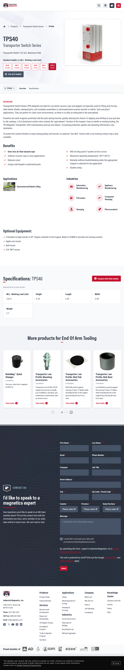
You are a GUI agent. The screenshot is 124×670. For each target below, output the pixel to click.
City (61, 492)
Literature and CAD (113, 601)
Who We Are (89, 601)
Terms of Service (67, 561)
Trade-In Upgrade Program (45, 634)
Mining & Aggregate (69, 633)
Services (43, 605)
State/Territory (109, 504)
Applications (68, 592)
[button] (52, 412)
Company (64, 467)
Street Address (66, 479)
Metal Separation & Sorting (68, 602)
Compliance (89, 612)
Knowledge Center (112, 594)
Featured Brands (45, 601)
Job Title (95, 467)
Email (62, 455)
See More (42, 640)
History (87, 605)
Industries (67, 614)
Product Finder (44, 597)
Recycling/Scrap (68, 629)
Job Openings (89, 609)
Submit (63, 568)
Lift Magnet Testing (46, 623)
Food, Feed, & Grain (69, 619)
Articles (110, 605)
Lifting (64, 597)
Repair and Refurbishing (43, 617)
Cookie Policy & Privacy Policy (29, 665)
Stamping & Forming (66, 608)
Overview (22, 88)
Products (14, 26)
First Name (64, 443)
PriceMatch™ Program (43, 628)
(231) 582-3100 (13, 612)
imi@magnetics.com (15, 620)
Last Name (96, 443)
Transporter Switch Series (33, 26)
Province (85, 504)
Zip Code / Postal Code (101, 492)
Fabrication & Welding (66, 624)
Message (63, 516)
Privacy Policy (110, 557)
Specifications (34, 88)
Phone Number (98, 455)
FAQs (109, 612)
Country (63, 504)
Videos (109, 608)
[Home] (10, 5)
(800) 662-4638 (15, 616)
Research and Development (44, 610)
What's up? (88, 597)
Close (117, 663)
